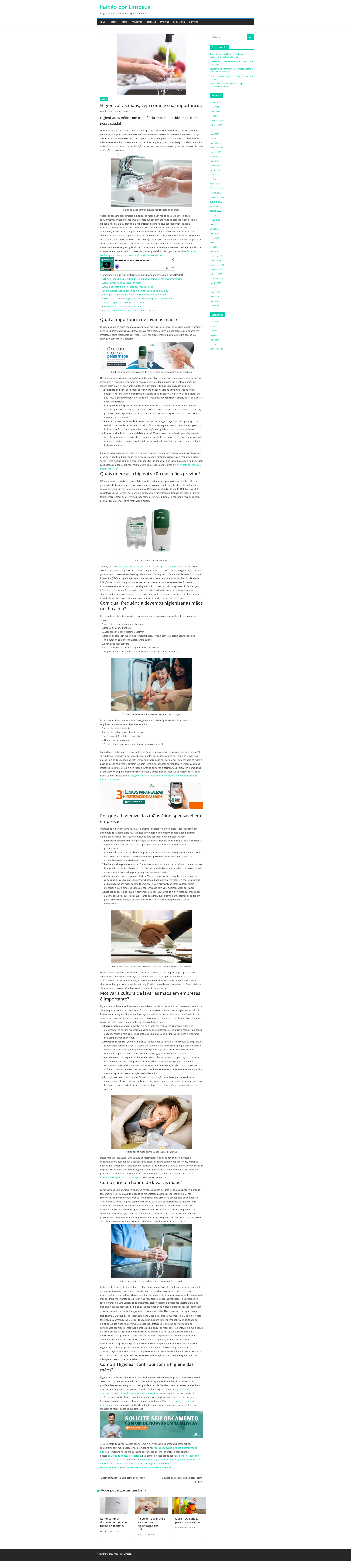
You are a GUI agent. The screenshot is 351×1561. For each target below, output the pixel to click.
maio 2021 (214, 242)
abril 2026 (214, 116)
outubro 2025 (216, 125)
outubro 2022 (216, 201)
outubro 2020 (216, 274)
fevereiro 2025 (216, 147)
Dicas (124, 22)
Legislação (179, 22)
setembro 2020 (216, 278)
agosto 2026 (215, 102)
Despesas (151, 22)
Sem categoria (216, 348)
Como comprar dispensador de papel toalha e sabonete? (113, 1522)
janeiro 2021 (215, 260)
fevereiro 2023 (216, 188)
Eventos (164, 22)
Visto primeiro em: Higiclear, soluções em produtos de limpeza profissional (135, 1467)
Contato (193, 22)
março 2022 (215, 233)
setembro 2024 (216, 156)
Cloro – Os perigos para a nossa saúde (187, 1520)
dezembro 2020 (217, 265)
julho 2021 (214, 238)
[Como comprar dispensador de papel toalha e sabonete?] (114, 1498)
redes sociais (160, 1447)
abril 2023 (214, 179)
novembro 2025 (217, 120)
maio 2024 (214, 161)
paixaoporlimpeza (128, 111)
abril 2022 (214, 229)
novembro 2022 (217, 197)
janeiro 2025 (215, 152)
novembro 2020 (217, 269)
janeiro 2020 (215, 305)
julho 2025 (214, 129)
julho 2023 (214, 174)
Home (102, 22)
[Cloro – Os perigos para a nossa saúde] (189, 1498)
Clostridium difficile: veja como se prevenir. (123, 1477)
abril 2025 (214, 138)
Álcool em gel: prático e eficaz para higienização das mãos (151, 1524)
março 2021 (215, 251)
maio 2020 (214, 296)
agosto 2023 (215, 170)
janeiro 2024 (215, 165)
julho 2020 (214, 287)
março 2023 (215, 183)
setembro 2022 (216, 206)
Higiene (114, 22)
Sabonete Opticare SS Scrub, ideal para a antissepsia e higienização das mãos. (151, 566)
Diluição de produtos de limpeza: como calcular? (182, 1479)
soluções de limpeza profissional (124, 1455)
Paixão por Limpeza (125, 7)
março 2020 (215, 301)
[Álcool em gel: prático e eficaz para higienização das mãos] (151, 1498)
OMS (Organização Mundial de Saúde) (159, 1459)
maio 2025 (214, 134)
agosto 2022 (215, 211)
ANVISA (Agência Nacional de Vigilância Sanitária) (143, 1463)
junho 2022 (215, 220)
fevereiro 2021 (216, 256)
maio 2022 (214, 224)
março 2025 (215, 143)
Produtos (137, 22)
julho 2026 (214, 107)
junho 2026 (215, 111)
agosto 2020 (215, 283)
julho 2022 (214, 215)
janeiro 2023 (215, 192)
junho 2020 (215, 292)
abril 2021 (214, 247)
